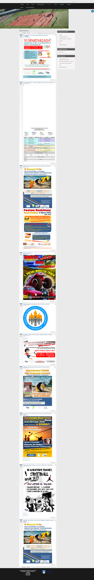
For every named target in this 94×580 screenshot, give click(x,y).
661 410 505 (28, 574)
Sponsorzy (69, 4)
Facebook (60, 34)
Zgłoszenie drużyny (25, 338)
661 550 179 (28, 575)
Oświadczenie (25, 339)
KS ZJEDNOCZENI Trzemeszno (64, 59)
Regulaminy (62, 4)
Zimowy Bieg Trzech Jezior (63, 36)
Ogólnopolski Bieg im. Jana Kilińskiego (65, 38)
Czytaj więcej (52, 79)
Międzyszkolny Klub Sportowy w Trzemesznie (66, 61)
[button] (53, 567)
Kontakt (21, 7)
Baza (28, 4)
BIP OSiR (22, 4)
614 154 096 (28, 573)
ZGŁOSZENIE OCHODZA (26, 457)
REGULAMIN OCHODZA (26, 460)
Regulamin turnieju (25, 514)
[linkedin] (74, 2)
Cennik (33, 4)
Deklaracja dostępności (30, 7)
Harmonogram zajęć (40, 4)
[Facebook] (72, 2)
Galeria (55, 4)
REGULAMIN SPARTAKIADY (27, 37)
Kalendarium (49, 4)
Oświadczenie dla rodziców (26, 459)
